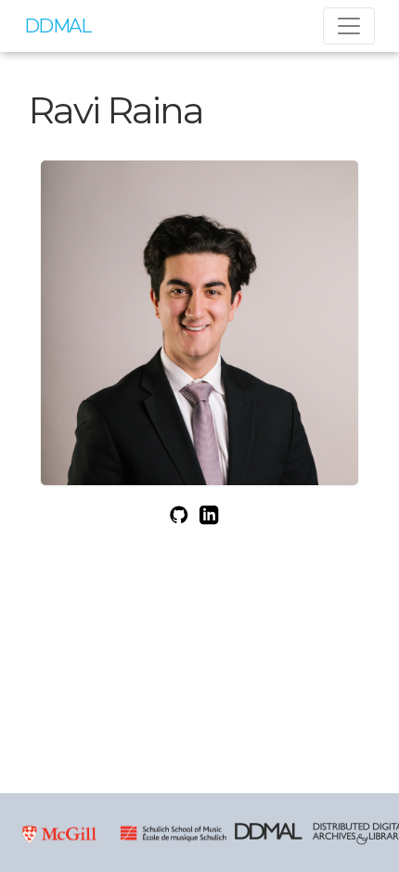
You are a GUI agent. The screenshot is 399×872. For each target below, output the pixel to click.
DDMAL (57, 26)
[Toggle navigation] (349, 26)
